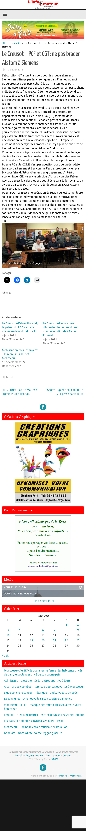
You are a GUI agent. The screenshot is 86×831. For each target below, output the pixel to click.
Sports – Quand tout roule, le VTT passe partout (65, 392)
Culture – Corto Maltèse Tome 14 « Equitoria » (20, 392)
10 (8, 635)
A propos (55, 755)
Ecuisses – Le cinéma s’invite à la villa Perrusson (34, 721)
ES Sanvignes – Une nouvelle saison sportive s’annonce (38, 698)
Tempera (62, 775)
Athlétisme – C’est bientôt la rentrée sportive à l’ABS (37, 680)
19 (31, 640)
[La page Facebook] (43, 407)
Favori (9, 377)
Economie (14, 43)
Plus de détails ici (43, 601)
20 (43, 640)
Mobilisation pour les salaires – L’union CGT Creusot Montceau (20, 354)
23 (78, 640)
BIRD (55, 759)
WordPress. (76, 775)
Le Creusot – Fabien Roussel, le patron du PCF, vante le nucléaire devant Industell (20, 327)
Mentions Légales (24, 755)
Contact (66, 755)
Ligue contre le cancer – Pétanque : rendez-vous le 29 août (40, 692)
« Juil (5, 655)
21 (54, 640)
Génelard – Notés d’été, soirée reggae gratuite (33, 733)
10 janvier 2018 (14, 69)
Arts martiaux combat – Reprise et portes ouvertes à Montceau (43, 686)
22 (66, 640)
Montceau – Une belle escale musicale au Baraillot (35, 727)
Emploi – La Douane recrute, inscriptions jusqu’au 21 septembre (44, 715)
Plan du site (42, 755)
